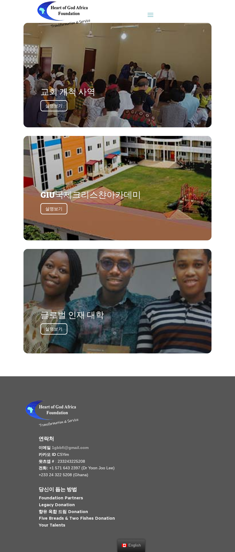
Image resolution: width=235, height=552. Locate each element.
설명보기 (53, 105)
